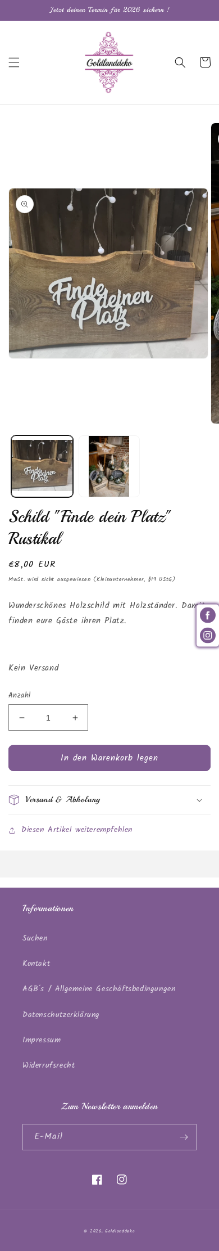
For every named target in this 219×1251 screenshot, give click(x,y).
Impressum (41, 1040)
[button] (14, 62)
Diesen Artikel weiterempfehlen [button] (77, 830)
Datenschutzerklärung (61, 1015)
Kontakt (36, 963)
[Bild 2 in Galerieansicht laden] (109, 466)
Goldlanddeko (120, 1231)
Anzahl (19, 695)
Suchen (35, 938)
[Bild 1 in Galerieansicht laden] (42, 466)
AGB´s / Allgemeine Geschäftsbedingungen (98, 989)
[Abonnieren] (183, 1137)
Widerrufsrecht (48, 1065)
